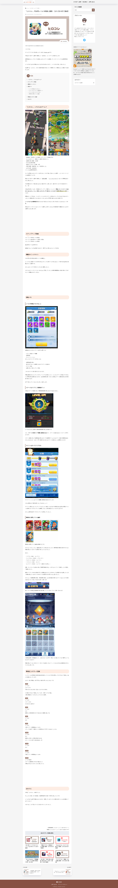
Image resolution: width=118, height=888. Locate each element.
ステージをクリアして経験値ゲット (36, 90)
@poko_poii (46, 52)
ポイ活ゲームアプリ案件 (59, 827)
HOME (60, 882)
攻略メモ (30, 86)
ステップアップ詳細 (32, 81)
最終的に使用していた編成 (34, 93)
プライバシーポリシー (62, 884)
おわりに (30, 99)
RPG (68, 829)
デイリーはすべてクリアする (34, 92)
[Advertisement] (47, 219)
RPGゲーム (66, 827)
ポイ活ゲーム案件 (77, 1)
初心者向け (85, 1)
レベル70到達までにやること (34, 88)
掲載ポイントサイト (32, 84)
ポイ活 (52, 829)
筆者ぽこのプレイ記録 (32, 96)
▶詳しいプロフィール (79, 36)
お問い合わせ (92, 1)
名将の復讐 (44, 178)
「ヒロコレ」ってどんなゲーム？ (35, 79)
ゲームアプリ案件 (58, 829)
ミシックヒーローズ (53, 178)
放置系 (64, 829)
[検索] (93, 10)
